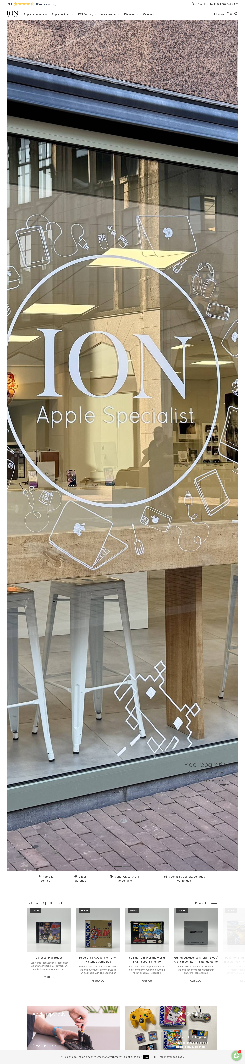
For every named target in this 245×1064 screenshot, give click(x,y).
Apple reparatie (34, 14)
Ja (146, 1057)
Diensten (130, 14)
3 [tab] (129, 991)
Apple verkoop (61, 14)
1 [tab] (120, 862)
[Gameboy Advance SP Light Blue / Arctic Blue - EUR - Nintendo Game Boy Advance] (196, 930)
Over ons (149, 14)
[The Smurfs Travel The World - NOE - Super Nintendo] (147, 930)
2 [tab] (129, 862)
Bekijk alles (202, 903)
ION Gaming (86, 14)
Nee (155, 1057)
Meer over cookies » (172, 1056)
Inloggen (219, 14)
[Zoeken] (236, 14)
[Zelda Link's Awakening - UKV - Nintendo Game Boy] (98, 930)
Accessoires (109, 14)
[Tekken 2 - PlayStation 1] (49, 930)
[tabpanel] (122, 445)
